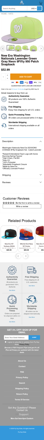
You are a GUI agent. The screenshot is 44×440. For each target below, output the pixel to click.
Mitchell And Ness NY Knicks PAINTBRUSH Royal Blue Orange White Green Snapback (26, 245)
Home (4, 13)
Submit (34, 337)
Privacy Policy (24, 344)
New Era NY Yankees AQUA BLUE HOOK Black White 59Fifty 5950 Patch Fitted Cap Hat (9, 245)
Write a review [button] (22, 206)
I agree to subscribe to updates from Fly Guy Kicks (23, 343)
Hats (10, 13)
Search (22, 383)
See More (12, 290)
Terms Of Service (22, 399)
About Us (22, 360)
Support (23, 414)
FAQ (22, 372)
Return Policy (22, 394)
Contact (22, 366)
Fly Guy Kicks (18, 428)
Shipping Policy (22, 388)
